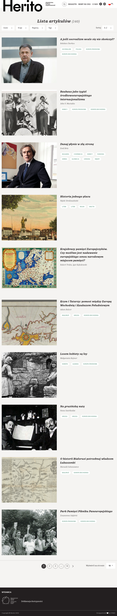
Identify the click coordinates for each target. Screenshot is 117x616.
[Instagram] (104, 4)
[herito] (23, 4)
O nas (95, 4)
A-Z (105, 28)
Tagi (50, 28)
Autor (5, 28)
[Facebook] (101, 4)
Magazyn (72, 4)
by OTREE (112, 613)
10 (110, 566)
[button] (110, 4)
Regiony (35, 28)
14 (67, 566)
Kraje (20, 28)
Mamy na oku (84, 4)
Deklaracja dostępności (32, 601)
